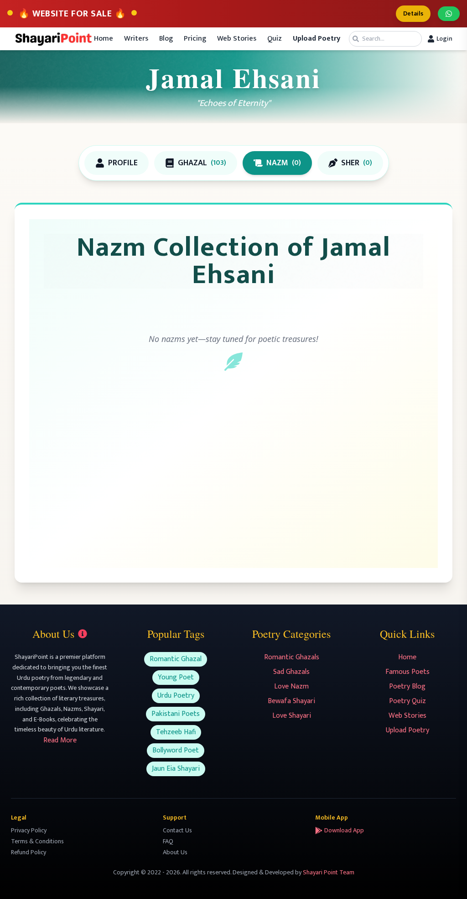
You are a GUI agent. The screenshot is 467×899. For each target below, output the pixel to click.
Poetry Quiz (407, 701)
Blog (166, 38)
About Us (175, 852)
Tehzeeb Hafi (176, 732)
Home (103, 38)
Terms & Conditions (37, 841)
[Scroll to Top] (447, 879)
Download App (344, 830)
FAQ (168, 841)
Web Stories (236, 38)
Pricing (195, 38)
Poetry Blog (407, 686)
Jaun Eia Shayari (176, 768)
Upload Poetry (407, 730)
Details (413, 13)
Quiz (274, 38)
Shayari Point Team (328, 872)
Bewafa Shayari (291, 701)
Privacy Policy (29, 830)
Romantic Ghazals (291, 657)
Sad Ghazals (291, 672)
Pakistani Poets (175, 714)
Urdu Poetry (175, 695)
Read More (60, 740)
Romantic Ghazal (176, 659)
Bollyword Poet (175, 750)
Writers (136, 38)
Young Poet (176, 677)
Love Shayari (291, 716)
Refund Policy (28, 852)
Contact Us (177, 830)
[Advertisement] (233, 478)
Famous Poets (407, 672)
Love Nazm (291, 686)
